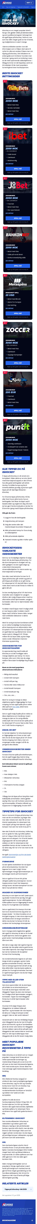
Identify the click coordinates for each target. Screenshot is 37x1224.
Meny (28, 2)
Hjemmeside (3, 7)
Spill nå (18, 119)
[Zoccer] (17, 330)
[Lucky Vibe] (17, 379)
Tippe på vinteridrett (23, 7)
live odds (16, 707)
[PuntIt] (17, 427)
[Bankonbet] (17, 235)
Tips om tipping (10, 7)
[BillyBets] (17, 88)
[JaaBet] (17, 185)
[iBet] (17, 136)
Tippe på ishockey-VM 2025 (16, 1189)
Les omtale (9, 114)
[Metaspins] (17, 282)
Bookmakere (9, 1220)
